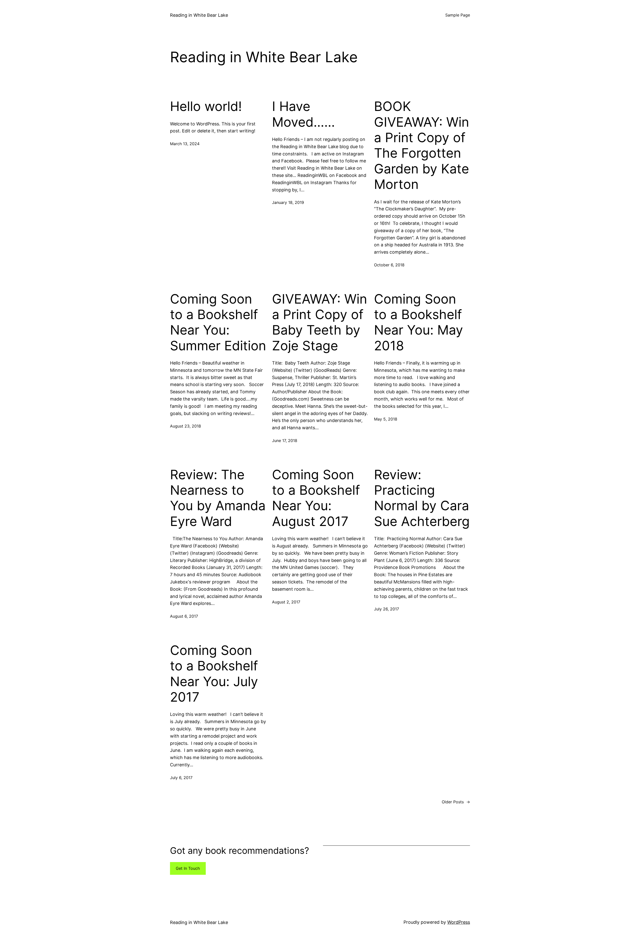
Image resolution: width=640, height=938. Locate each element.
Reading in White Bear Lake (199, 15)
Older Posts (456, 801)
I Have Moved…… (303, 114)
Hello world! (206, 106)
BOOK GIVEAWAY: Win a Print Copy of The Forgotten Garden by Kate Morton (421, 145)
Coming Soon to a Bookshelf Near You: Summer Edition (218, 322)
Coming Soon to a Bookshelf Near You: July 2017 (214, 674)
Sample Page (457, 14)
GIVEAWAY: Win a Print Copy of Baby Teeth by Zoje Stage (319, 322)
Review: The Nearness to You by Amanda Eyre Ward (218, 498)
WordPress (458, 922)
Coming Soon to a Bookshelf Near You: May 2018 (418, 322)
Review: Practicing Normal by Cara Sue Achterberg (422, 498)
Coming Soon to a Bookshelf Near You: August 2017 (316, 498)
